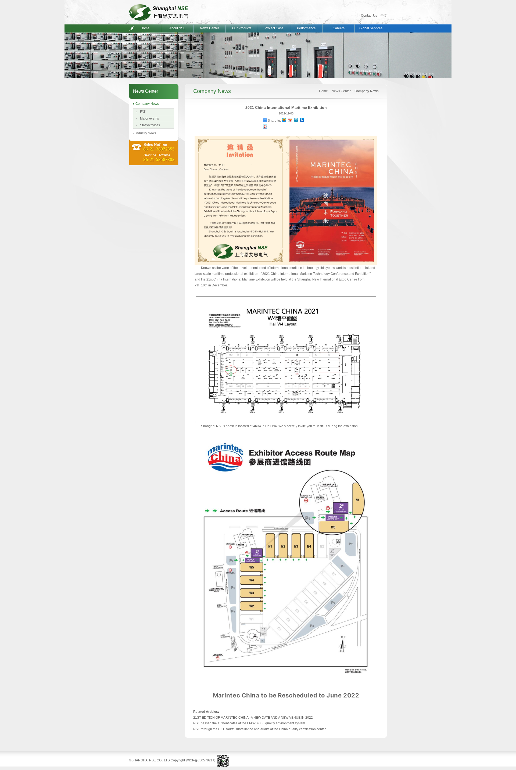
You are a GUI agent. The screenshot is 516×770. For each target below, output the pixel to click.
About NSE (177, 28)
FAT (142, 112)
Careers (339, 28)
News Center (209, 28)
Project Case (274, 28)
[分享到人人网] (301, 119)
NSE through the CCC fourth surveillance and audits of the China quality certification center (259, 729)
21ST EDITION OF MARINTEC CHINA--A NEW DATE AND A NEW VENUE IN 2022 (253, 717)
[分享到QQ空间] (284, 119)
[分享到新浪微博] (290, 119)
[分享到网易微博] (265, 126)
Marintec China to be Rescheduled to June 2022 (286, 695)
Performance (306, 28)
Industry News (145, 133)
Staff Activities (150, 125)
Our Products (241, 28)
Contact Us (369, 15)
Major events (149, 118)
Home (145, 28)
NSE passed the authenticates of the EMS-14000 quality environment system (249, 723)
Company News (147, 104)
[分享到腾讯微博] (296, 119)
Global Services (370, 28)
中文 (384, 15)
